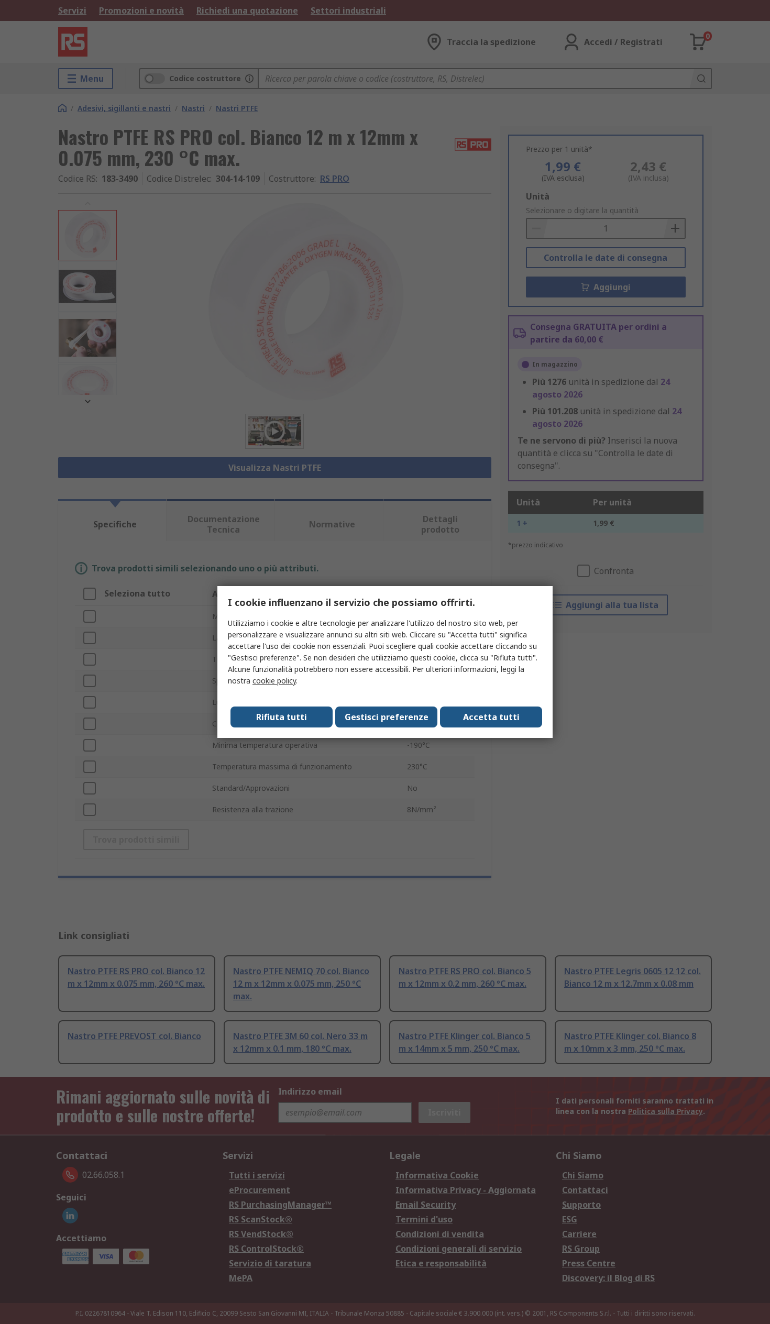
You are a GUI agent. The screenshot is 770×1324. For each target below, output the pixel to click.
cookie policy (274, 681)
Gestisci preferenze (386, 717)
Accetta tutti (491, 717)
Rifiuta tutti (281, 717)
